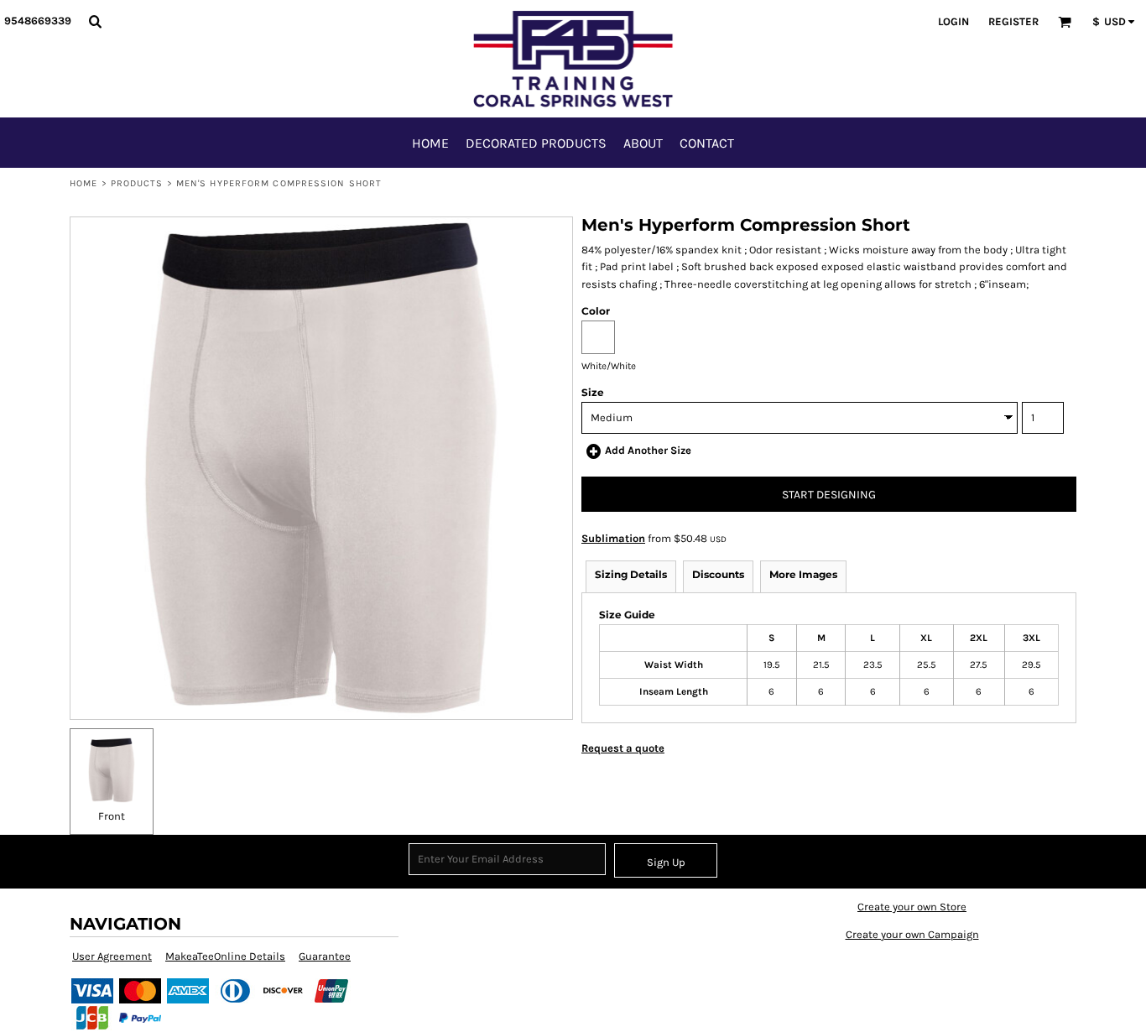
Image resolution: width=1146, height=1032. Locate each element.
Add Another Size (648, 450)
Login (953, 21)
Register (1013, 21)
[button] (95, 21)
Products (137, 183)
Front (111, 816)
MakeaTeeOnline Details (225, 956)
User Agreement (112, 956)
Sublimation (613, 538)
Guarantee (325, 956)
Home (83, 183)
